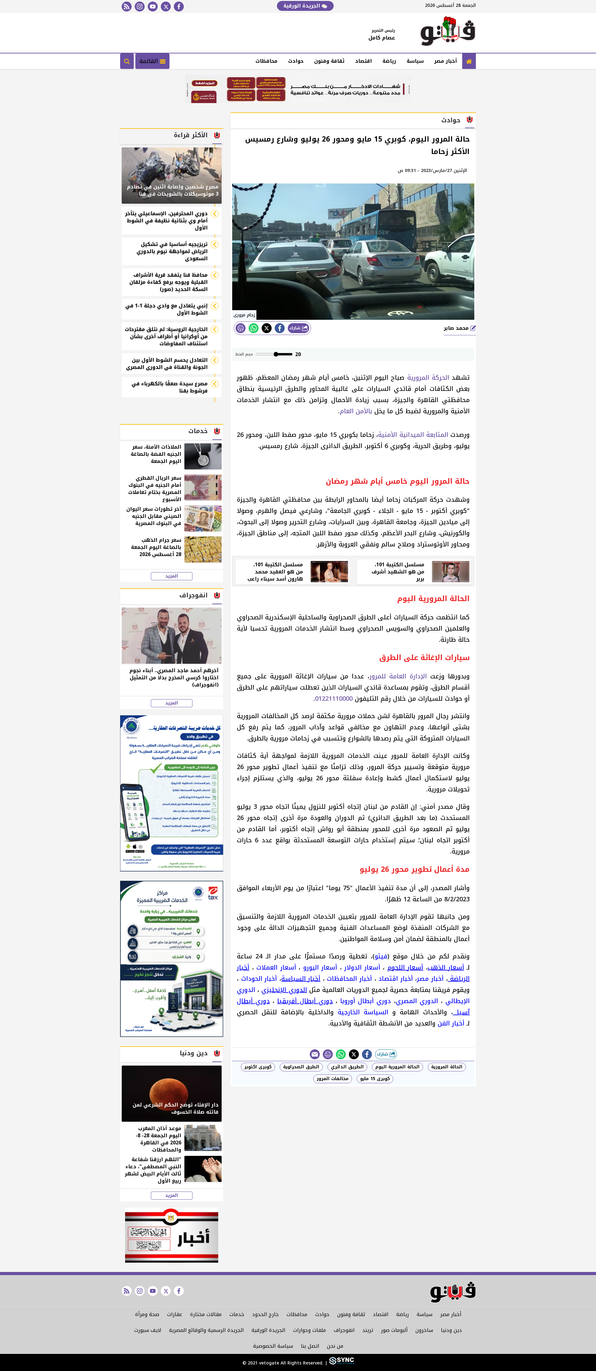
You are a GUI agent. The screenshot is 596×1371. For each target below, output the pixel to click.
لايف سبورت (147, 1330)
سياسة (415, 61)
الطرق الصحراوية (301, 1067)
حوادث (296, 61)
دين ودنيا (451, 1330)
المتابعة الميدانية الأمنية (413, 435)
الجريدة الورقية (302, 6)
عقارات (174, 1314)
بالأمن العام (356, 411)
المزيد (171, 576)
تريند (367, 1330)
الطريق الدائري (347, 1067)
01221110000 (334, 698)
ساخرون (424, 1330)
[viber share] (315, 1054)
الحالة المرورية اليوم (397, 1067)
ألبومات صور (394, 1330)
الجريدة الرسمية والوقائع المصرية (206, 1330)
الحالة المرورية (447, 1067)
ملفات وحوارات (309, 1330)
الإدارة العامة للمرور (398, 676)
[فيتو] (448, 33)
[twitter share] (267, 328)
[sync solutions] (340, 1363)
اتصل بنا (310, 1346)
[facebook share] (280, 328)
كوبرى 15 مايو (375, 1079)
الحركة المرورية (428, 377)
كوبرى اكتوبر (258, 1067)
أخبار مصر (445, 61)
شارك (295, 328)
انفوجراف (344, 1330)
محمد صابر (457, 328)
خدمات (236, 1314)
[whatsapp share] (254, 328)
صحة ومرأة (147, 1314)
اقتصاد (363, 61)
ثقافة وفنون (329, 61)
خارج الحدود (265, 1314)
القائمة (149, 61)
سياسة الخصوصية (273, 1346)
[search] (127, 61)
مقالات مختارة (206, 1314)
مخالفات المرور (333, 1079)
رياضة (389, 61)
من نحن (335, 1346)
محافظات (266, 61)
